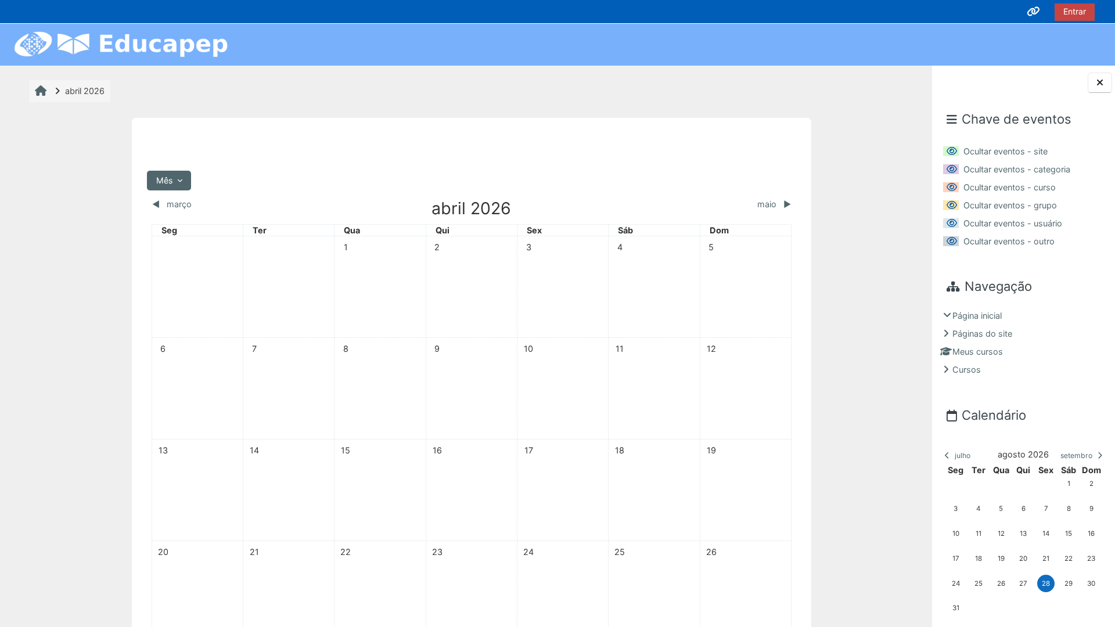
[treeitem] (1024, 343)
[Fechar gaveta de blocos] (1100, 83)
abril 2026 (85, 91)
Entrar (1074, 11)
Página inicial (977, 315)
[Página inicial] (121, 44)
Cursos (966, 369)
